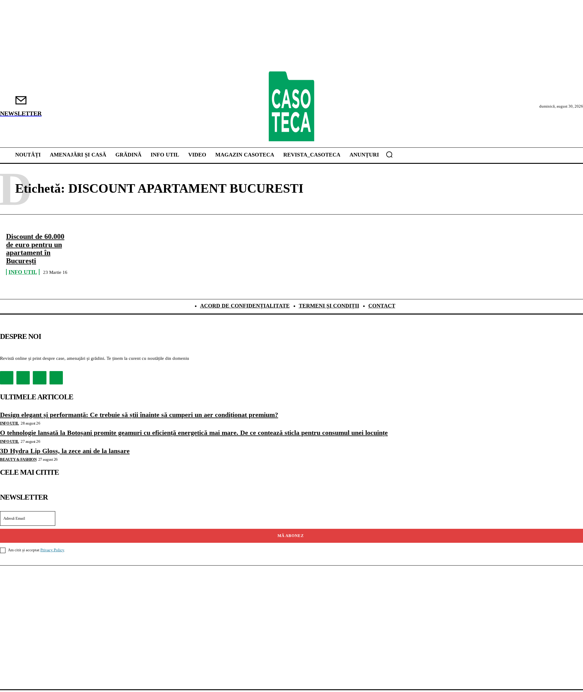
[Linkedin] (39, 377)
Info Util (23, 272)
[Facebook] (6, 377)
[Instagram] (23, 377)
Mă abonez (291, 535)
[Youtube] (56, 377)
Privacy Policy (52, 550)
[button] (389, 154)
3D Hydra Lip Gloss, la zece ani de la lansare (65, 451)
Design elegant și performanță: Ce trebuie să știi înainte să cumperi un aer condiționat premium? (139, 414)
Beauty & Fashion (18, 459)
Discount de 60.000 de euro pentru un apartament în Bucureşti (35, 248)
